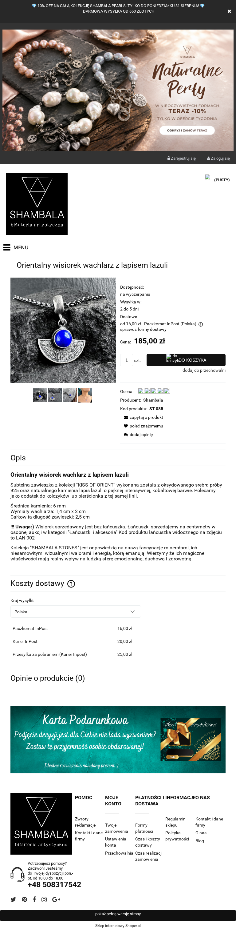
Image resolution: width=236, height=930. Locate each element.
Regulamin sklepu (175, 822)
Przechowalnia (119, 853)
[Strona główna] (37, 204)
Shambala (153, 400)
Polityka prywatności (177, 835)
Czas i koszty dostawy (147, 842)
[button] (141, 417)
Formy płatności (144, 828)
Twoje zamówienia (116, 828)
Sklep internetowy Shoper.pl (118, 926)
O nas (200, 832)
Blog (199, 840)
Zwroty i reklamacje (85, 822)
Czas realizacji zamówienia (148, 856)
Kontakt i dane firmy (89, 835)
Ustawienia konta (115, 842)
